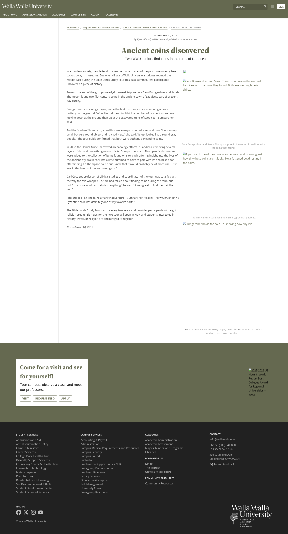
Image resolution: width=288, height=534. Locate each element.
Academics (59, 14)
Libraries (150, 452)
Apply (65, 398)
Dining (149, 464)
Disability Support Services (33, 460)
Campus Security (91, 452)
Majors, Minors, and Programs (101, 27)
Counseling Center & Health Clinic (37, 464)
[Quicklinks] (272, 6)
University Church (92, 488)
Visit (25, 398)
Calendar (112, 14)
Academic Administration (161, 440)
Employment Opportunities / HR (101, 464)
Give (281, 6)
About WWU (10, 14)
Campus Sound (90, 456)
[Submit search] (265, 7)
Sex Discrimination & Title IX (33, 484)
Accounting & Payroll (94, 440)
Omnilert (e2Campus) (94, 480)
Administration (90, 444)
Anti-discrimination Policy (32, 444)
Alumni (95, 14)
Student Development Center (34, 488)
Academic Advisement (159, 444)
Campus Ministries (28, 448)
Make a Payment (26, 472)
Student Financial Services (32, 492)
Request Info (45, 398)
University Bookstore (158, 472)
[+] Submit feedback (222, 464)
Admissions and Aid (34, 14)
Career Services (26, 452)
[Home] (27, 6)
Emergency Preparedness (97, 468)
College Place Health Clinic (32, 456)
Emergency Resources (94, 492)
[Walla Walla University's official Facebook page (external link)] (19, 513)
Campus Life (78, 14)
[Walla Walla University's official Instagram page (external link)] (34, 513)
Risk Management (92, 484)
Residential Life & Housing (32, 480)
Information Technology (31, 468)
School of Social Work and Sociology (145, 27)
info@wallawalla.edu (222, 439)
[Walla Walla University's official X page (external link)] (27, 513)
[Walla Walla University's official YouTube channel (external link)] (41, 513)
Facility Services (90, 476)
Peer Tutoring (25, 476)
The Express (152, 468)
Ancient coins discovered (186, 27)
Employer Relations (93, 472)
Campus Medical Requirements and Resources (110, 448)
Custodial (86, 460)
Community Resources (159, 483)
